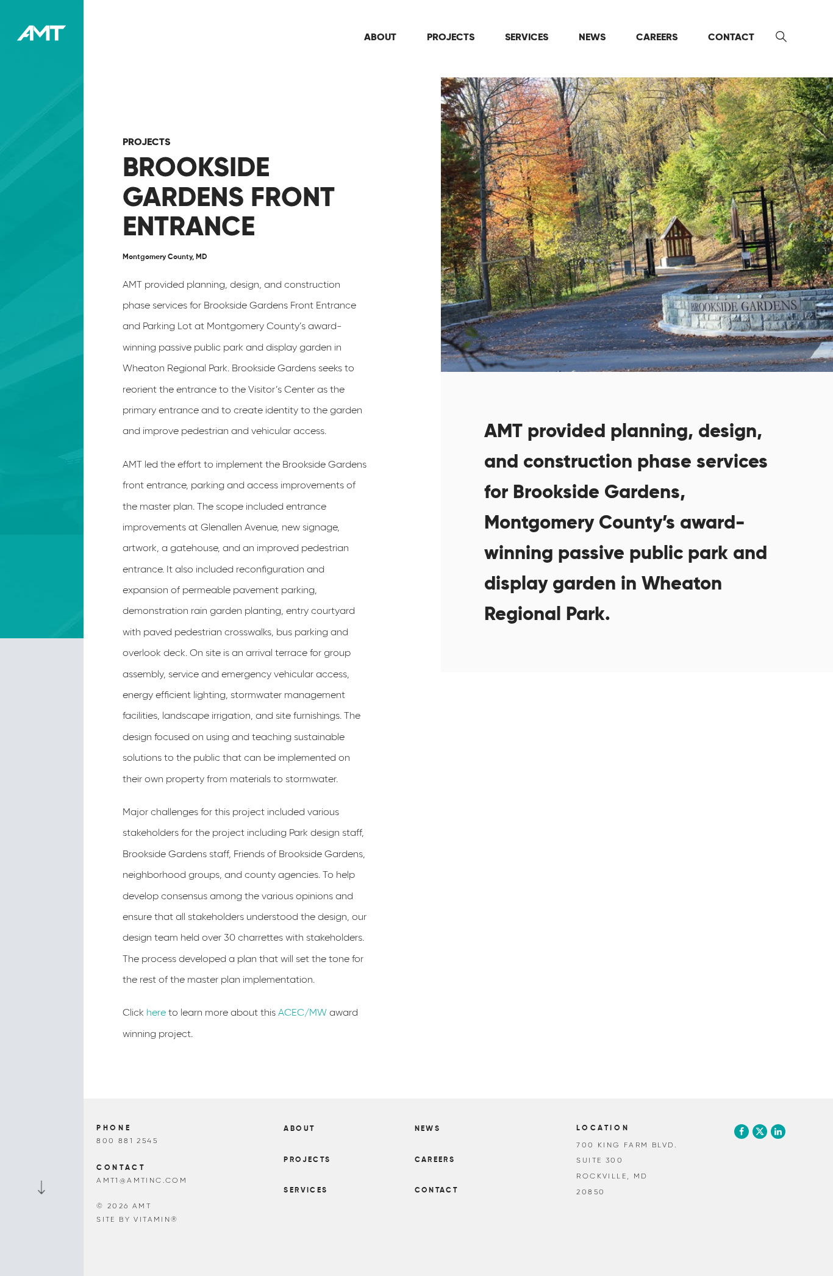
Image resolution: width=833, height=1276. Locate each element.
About (380, 36)
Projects (450, 36)
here (156, 1012)
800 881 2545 (127, 1140)
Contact (731, 36)
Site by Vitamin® (137, 1219)
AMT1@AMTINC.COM (141, 1180)
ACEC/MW (302, 1012)
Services (526, 36)
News (592, 36)
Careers (656, 36)
